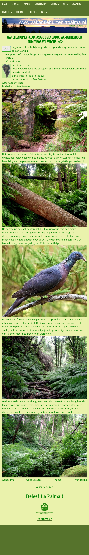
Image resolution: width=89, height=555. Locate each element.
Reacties (6, 12)
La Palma (15, 4)
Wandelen (76, 4)
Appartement (40, 4)
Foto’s (32, 12)
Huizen (54, 4)
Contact (20, 12)
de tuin (27, 4)
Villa (65, 4)
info (43, 12)
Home (4, 4)
